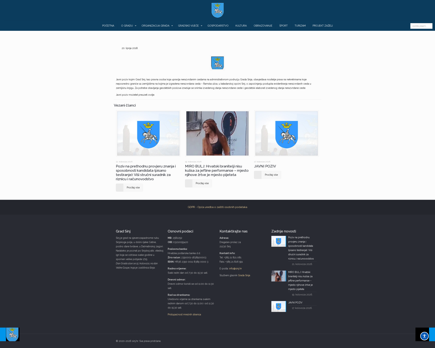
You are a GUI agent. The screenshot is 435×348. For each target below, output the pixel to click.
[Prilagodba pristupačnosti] (424, 336)
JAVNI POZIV (265, 166)
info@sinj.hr (235, 268)
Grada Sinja (244, 275)
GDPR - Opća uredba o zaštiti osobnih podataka (217, 207)
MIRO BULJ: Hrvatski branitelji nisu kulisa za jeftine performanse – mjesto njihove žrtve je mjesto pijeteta (217, 170)
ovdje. (151, 94)
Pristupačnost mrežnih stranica (184, 314)
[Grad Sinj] (217, 10)
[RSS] (314, 341)
